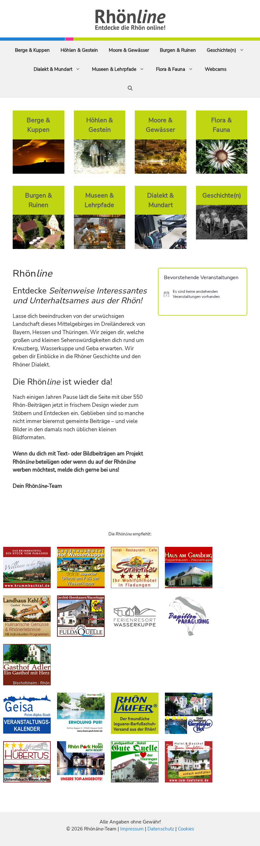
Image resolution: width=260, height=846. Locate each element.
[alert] (202, 294)
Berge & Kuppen (32, 50)
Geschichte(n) (221, 50)
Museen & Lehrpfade (114, 69)
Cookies (186, 829)
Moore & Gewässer (129, 50)
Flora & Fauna (170, 69)
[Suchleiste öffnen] (130, 88)
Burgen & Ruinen (178, 50)
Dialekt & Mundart (53, 69)
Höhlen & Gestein (79, 50)
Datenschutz (160, 829)
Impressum (132, 829)
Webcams (215, 69)
